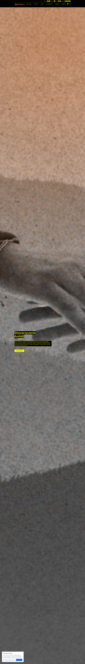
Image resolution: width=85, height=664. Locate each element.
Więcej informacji (19, 350)
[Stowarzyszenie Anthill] (19, 4)
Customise (6, 659)
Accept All (19, 659)
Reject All (12, 659)
